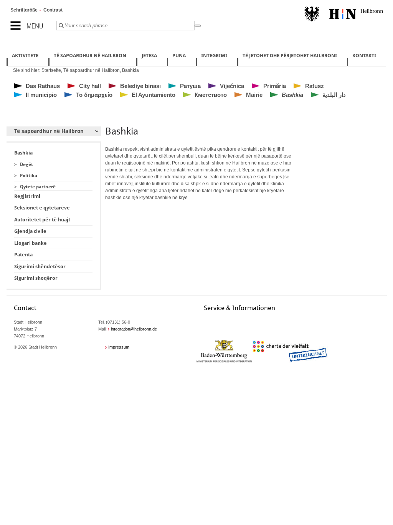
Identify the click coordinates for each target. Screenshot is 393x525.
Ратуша (190, 86)
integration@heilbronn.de (134, 329)
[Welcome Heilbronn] (343, 15)
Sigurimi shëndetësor (40, 266)
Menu (34, 26)
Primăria (274, 86)
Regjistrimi (27, 196)
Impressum (118, 347)
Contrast (53, 10)
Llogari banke (30, 243)
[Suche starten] (198, 26)
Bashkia (130, 70)
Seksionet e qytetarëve (42, 208)
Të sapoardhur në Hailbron (91, 70)
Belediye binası (140, 86)
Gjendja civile (30, 231)
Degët (26, 164)
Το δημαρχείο (94, 94)
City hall (90, 86)
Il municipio (41, 94)
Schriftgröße (24, 10)
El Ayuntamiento (153, 94)
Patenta (23, 255)
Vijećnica (232, 86)
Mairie (254, 94)
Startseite (51, 70)
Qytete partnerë (38, 186)
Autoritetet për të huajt (42, 220)
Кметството (211, 94)
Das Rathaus (43, 86)
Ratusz (314, 86)
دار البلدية (334, 94)
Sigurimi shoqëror (36, 278)
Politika (28, 175)
